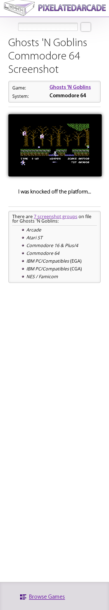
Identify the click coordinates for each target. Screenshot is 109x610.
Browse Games (47, 597)
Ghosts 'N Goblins (70, 87)
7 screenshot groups (55, 216)
